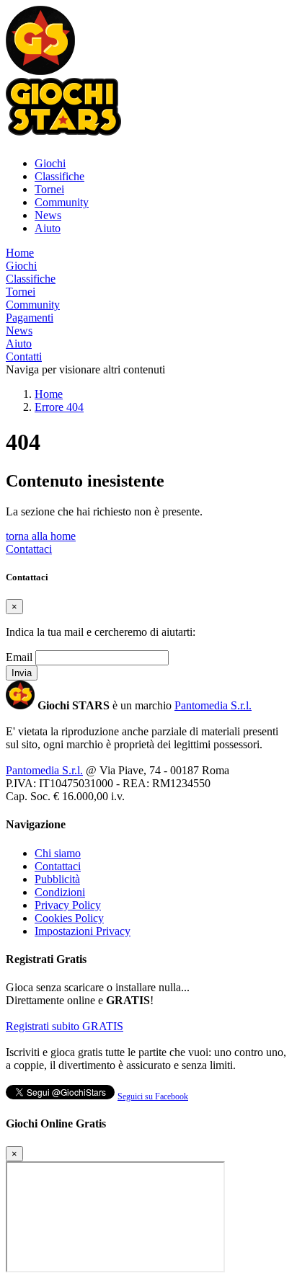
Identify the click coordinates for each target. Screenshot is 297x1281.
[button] (40, 71)
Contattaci (29, 549)
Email (19, 657)
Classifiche (59, 176)
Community (62, 202)
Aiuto (48, 228)
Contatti (24, 356)
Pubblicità (57, 879)
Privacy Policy (68, 905)
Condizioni (60, 892)
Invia (22, 673)
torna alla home (41, 536)
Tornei (49, 189)
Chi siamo (58, 853)
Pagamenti (29, 317)
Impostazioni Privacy (82, 931)
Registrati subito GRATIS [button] (64, 1026)
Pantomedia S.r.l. (213, 705)
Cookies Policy (69, 918)
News (48, 215)
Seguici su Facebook (153, 1096)
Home (20, 253)
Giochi (50, 163)
